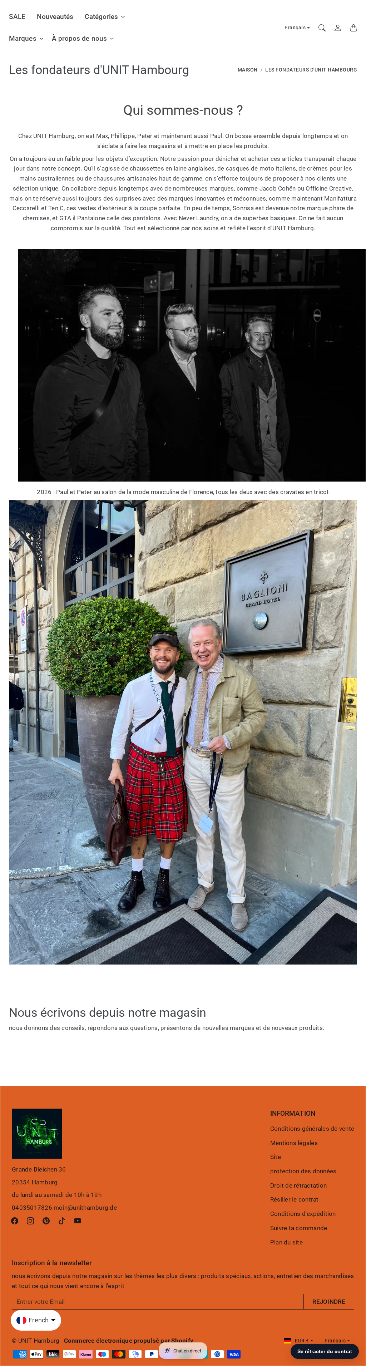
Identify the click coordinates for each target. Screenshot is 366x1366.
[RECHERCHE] (322, 28)
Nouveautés (55, 17)
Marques (22, 38)
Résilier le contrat (294, 1199)
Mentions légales (294, 1142)
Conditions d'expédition (303, 1213)
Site (275, 1156)
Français (295, 28)
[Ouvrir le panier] (353, 28)
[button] (15, 1221)
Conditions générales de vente (312, 1128)
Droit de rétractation (298, 1185)
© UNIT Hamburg (36, 1340)
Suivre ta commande (298, 1228)
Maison (248, 70)
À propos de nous (79, 38)
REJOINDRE (328, 1301)
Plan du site (286, 1242)
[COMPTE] (338, 28)
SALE (17, 17)
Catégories (101, 17)
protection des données (303, 1171)
